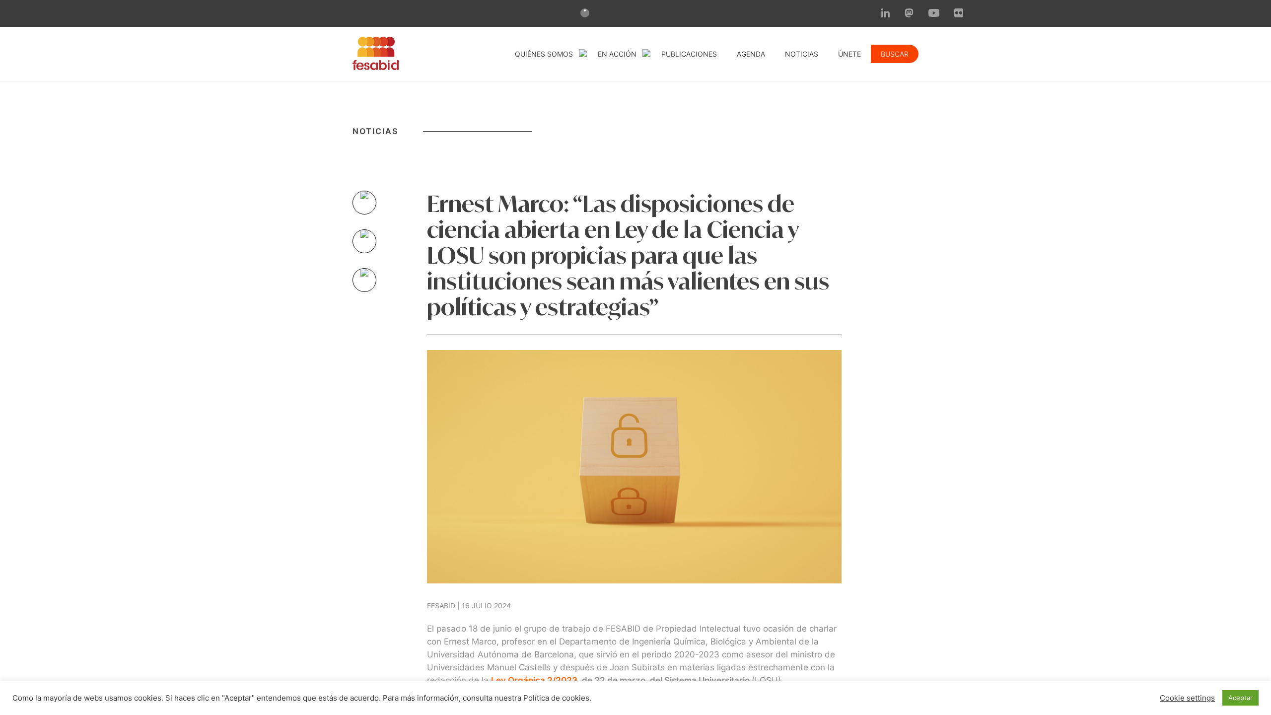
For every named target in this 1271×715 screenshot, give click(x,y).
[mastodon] (909, 14)
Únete (849, 54)
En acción (617, 54)
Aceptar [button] (1240, 698)
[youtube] (933, 14)
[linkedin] (885, 14)
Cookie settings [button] (1187, 698)
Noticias (801, 54)
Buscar (895, 54)
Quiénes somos (544, 54)
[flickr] (958, 14)
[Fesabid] (376, 67)
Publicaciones (689, 54)
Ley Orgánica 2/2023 (534, 680)
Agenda (751, 54)
